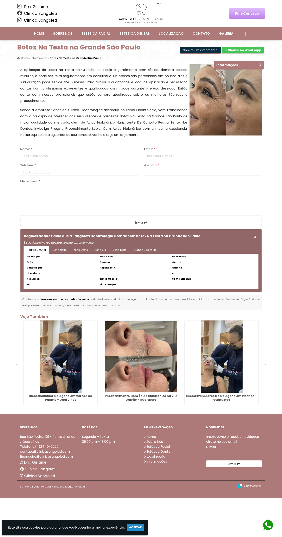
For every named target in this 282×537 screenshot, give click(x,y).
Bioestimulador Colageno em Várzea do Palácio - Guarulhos (60, 398)
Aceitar (135, 527)
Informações (156, 461)
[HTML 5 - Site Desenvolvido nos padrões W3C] (202, 486)
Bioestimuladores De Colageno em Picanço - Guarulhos (221, 398)
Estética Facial (96, 33)
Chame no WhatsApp (244, 50)
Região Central (36, 250)
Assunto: (152, 165)
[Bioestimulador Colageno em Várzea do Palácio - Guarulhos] (60, 356)
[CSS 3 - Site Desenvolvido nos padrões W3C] (216, 486)
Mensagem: (30, 181)
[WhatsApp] (268, 525)
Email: (149, 149)
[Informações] (245, 33)
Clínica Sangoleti (40, 13)
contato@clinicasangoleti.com (45, 451)
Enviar (139, 222)
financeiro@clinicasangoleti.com (46, 456)
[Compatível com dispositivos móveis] (230, 486)
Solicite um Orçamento (200, 50)
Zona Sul (100, 250)
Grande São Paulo (144, 250)
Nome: (26, 149)
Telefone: (28, 165)
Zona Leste (119, 250)
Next (265, 364)
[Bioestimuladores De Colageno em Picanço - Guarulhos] (221, 356)
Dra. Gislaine (35, 6)
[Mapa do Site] (191, 486)
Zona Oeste (80, 250)
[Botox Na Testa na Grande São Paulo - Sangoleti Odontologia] (141, 13)
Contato (201, 33)
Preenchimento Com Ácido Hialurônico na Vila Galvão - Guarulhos (141, 398)
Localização (171, 33)
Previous (17, 364)
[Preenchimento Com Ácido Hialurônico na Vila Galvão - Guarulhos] (141, 356)
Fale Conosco (247, 13)
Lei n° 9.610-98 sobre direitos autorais (98, 305)
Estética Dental (135, 33)
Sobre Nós (62, 33)
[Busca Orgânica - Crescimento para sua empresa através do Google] (249, 485)
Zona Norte (59, 250)
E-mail (212, 447)
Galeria (226, 33)
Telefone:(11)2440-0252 (39, 446)
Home (39, 33)
